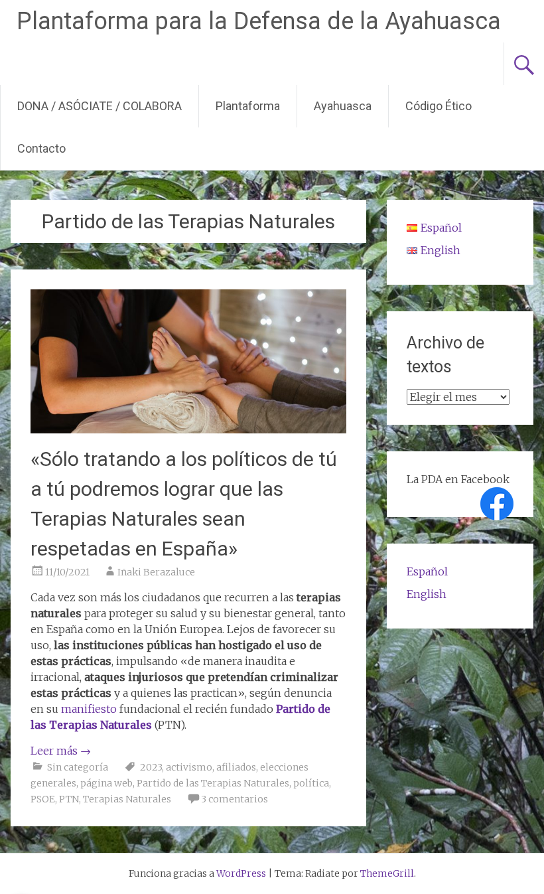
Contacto (41, 148)
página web (106, 783)
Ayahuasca (343, 106)
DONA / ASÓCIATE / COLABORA (99, 106)
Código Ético (438, 106)
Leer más (61, 750)
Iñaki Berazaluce (156, 572)
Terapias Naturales (127, 799)
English (426, 594)
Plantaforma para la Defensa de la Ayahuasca (259, 21)
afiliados (236, 767)
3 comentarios (234, 799)
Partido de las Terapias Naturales (213, 783)
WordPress (241, 873)
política (311, 783)
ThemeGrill (387, 873)
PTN (69, 799)
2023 (151, 767)
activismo (189, 767)
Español (427, 571)
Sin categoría (77, 767)
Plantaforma (248, 106)
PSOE (43, 799)
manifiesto (89, 708)
